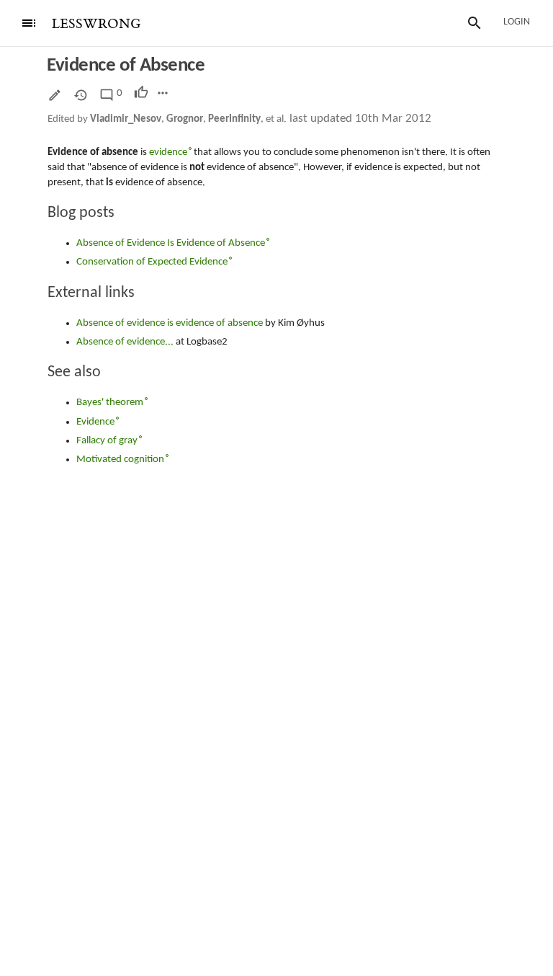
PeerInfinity (234, 119)
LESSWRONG (96, 24)
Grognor (184, 119)
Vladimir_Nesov (125, 119)
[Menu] (29, 23)
